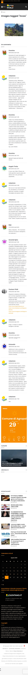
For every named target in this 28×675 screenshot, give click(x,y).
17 (3, 576)
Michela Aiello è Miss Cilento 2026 (17, 508)
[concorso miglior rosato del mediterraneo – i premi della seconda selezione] (5, 529)
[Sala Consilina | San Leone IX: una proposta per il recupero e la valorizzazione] (5, 544)
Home (3, 14)
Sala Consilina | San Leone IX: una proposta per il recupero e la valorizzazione (18, 544)
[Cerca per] (26, 9)
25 (6, 579)
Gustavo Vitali (13, 291)
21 (17, 576)
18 (6, 576)
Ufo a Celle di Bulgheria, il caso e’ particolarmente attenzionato (12, 466)
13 (14, 573)
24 (3, 579)
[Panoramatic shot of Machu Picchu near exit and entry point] (14, 32)
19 (10, 576)
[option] (14, 460)
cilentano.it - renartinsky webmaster (11, 650)
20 (14, 576)
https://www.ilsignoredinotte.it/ (16, 308)
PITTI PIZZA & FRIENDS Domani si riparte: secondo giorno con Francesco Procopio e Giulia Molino (18, 500)
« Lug (2, 586)
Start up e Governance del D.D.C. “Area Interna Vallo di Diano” (19, 535)
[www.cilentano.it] (10, 8)
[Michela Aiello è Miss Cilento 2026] (5, 509)
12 (10, 573)
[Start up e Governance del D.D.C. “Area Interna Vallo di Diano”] (5, 536)
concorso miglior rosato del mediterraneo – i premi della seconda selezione (18, 528)
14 (17, 573)
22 (21, 576)
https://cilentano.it (18, 653)
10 (3, 573)
